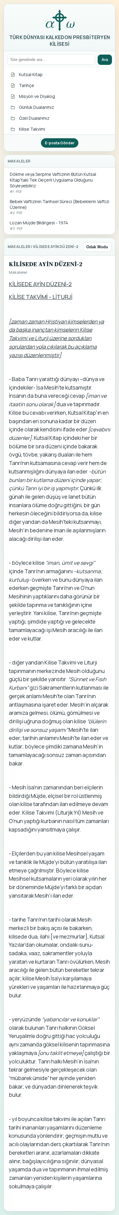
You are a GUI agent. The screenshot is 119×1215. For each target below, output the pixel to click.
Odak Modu (97, 247)
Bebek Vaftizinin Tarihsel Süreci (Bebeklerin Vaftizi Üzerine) (59, 207)
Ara (105, 60)
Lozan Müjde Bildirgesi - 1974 (39, 225)
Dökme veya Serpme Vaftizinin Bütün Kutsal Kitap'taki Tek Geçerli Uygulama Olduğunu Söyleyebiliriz (53, 182)
